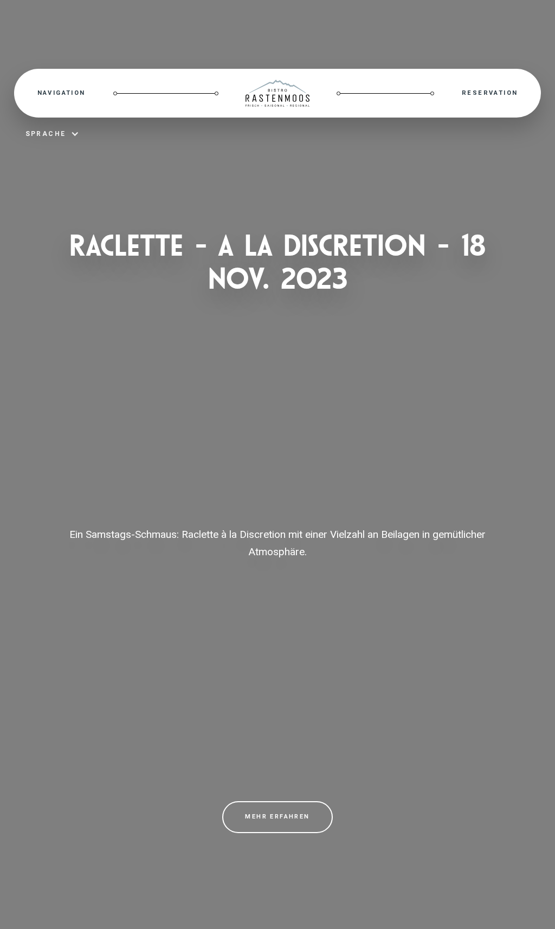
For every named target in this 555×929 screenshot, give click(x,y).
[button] (61, 93)
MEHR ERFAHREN (277, 816)
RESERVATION (490, 92)
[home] (277, 93)
